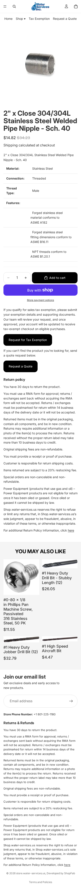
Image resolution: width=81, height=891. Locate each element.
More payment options (40, 300)
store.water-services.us (30, 873)
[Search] (14, 6)
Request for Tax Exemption (28, 340)
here (71, 530)
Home (8, 18)
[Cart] (76, 6)
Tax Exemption (39, 18)
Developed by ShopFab (61, 873)
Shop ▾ (20, 18)
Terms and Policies (40, 882)
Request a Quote (65, 18)
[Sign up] (71, 700)
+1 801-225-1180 (45, 714)
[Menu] (5, 6)
